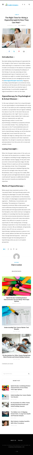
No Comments (22, 25)
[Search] (28, 4)
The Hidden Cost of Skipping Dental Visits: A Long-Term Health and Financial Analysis (21, 413)
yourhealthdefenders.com (16, 447)
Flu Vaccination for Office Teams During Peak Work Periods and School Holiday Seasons (17, 356)
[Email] (23, 51)
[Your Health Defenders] (11, 4)
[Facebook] (9, 51)
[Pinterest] (18, 51)
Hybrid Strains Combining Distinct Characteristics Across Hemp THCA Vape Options (16, 299)
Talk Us (20, 440)
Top (17, 451)
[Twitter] (14, 51)
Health (17, 14)
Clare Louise (16, 265)
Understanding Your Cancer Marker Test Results (16, 328)
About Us (13, 440)
